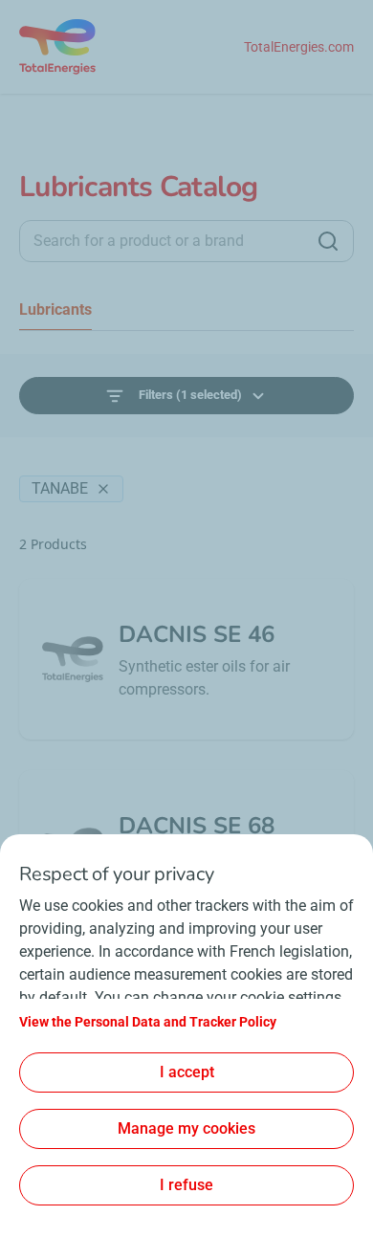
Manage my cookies (186, 1128)
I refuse (186, 1185)
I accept (187, 1072)
